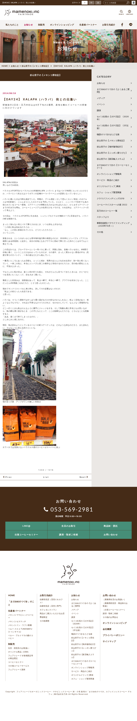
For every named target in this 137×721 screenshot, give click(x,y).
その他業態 (44, 621)
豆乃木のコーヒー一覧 (107, 211)
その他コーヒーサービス (18, 666)
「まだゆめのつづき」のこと (21, 603)
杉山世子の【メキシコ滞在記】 (111, 140)
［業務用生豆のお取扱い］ (114, 599)
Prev (8, 477)
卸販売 (41, 24)
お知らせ (28, 24)
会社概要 (107, 629)
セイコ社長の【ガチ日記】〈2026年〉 (113, 118)
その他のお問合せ (110, 617)
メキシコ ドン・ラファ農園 (20, 625)
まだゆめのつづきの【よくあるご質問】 (113, 90)
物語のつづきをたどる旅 (108, 134)
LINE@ (26, 526)
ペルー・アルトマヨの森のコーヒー (20, 636)
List (46, 477)
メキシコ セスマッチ (17, 621)
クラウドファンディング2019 (110, 198)
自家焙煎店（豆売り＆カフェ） (51, 600)
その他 (101, 232)
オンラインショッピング (62, 24)
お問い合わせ (111, 534)
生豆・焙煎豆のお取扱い (18, 648)
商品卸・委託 (111, 526)
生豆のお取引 (69, 526)
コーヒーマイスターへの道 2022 (112, 204)
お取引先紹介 (108, 24)
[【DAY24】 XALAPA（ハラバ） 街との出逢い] (45, 145)
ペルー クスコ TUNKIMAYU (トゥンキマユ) (20, 630)
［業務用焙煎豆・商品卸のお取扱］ (115, 604)
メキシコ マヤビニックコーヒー (21, 616)
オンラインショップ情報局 (109, 174)
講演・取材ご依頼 (68, 534)
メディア (101, 98)
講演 (99, 110)
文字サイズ (76, 3)
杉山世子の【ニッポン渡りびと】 (112, 153)
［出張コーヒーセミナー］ (114, 610)
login (133, 3)
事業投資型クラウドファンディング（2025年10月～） (113, 224)
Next (83, 477)
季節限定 (43, 617)
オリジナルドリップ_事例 (108, 186)
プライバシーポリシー (114, 635)
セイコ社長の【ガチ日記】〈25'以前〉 (112, 127)
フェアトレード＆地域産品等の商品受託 (20, 656)
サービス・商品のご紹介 (108, 180)
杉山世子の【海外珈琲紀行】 (110, 146)
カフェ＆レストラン (48, 610)
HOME (11, 595)
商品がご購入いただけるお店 (52, 613)
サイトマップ (109, 641)
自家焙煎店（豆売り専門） (51, 606)
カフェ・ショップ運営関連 (109, 192)
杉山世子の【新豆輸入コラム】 (111, 159)
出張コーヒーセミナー (26, 534)
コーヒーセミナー (15, 662)
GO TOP (129, 522)
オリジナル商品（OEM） (19, 652)
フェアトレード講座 (16, 669)
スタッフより (103, 217)
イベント (101, 104)
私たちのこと (12, 24)
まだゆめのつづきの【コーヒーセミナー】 (113, 166)
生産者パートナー (88, 24)
